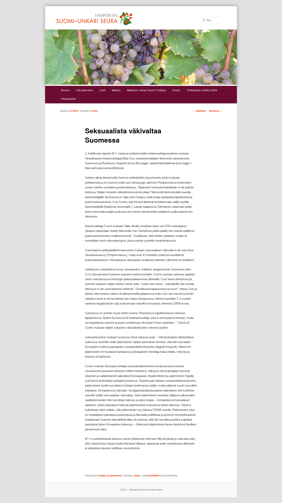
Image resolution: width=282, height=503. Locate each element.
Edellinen (199, 110)
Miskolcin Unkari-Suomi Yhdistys (146, 90)
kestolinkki (153, 475)
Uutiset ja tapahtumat (110, 475)
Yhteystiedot (68, 99)
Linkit (102, 90)
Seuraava (215, 110)
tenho (95, 110)
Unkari (176, 90)
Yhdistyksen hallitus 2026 (202, 90)
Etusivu (65, 90)
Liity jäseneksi (84, 90)
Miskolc (116, 90)
